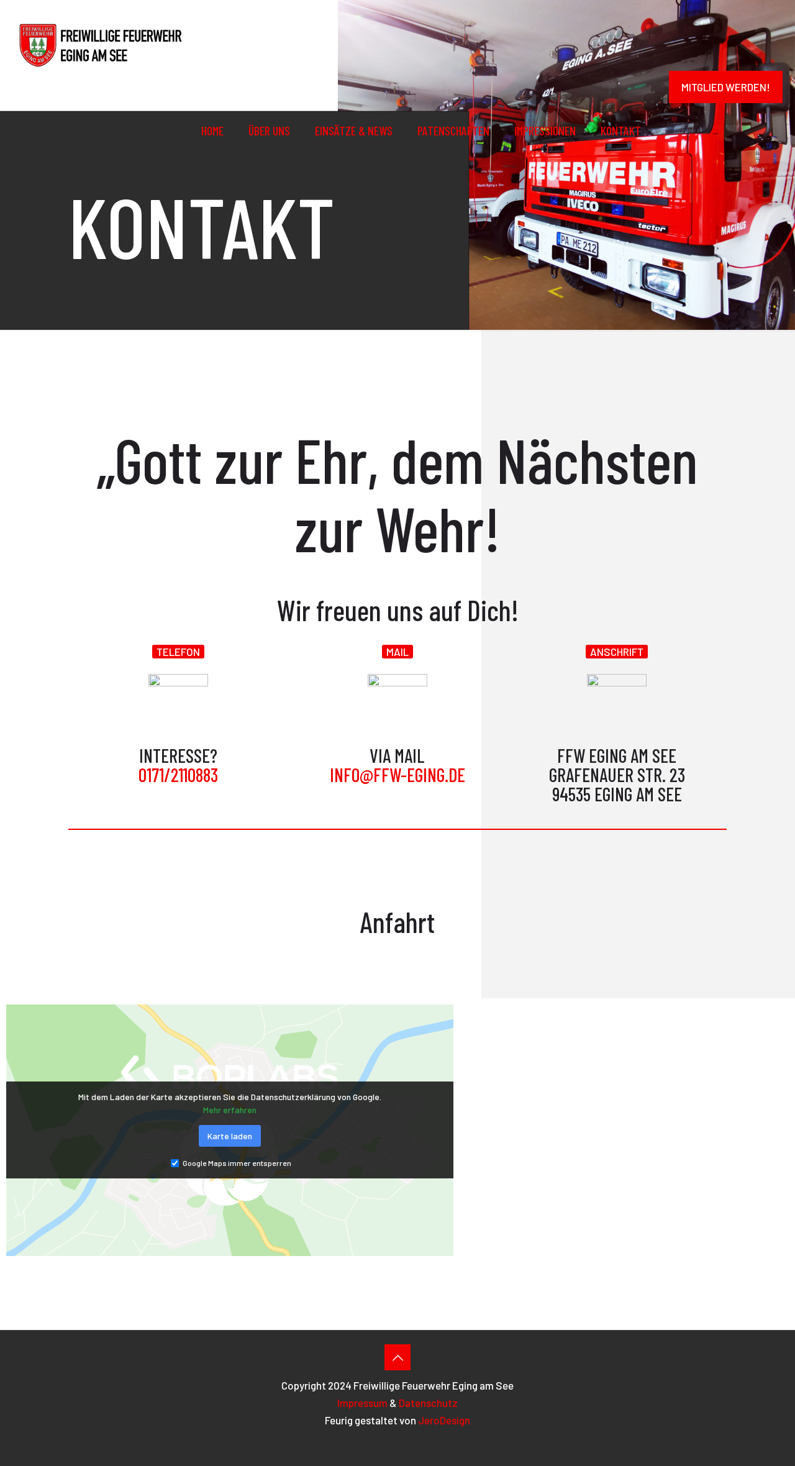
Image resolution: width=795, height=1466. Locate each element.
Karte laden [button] (229, 1136)
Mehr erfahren (230, 1109)
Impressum (362, 1402)
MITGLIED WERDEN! (725, 87)
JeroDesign (444, 1420)
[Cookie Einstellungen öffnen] (768, 1449)
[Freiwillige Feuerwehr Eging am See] (99, 43)
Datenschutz (428, 1402)
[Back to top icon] (397, 1357)
